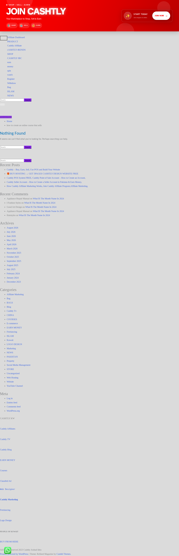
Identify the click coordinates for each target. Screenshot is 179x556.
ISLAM (10, 91)
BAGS (10, 302)
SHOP (10, 54)
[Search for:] (12, 100)
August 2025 (12, 265)
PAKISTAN (12, 357)
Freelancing (12, 332)
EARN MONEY (14, 327)
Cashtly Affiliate (14, 45)
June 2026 (11, 236)
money (10, 66)
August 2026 (12, 228)
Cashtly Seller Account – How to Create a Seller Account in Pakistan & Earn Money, (44, 182)
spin (9, 70)
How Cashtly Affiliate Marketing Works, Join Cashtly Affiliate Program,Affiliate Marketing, (47, 186)
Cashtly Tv (12, 311)
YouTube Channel (15, 386)
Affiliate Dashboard (16, 37)
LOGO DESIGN (14, 344)
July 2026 (11, 232)
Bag (9, 87)
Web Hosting (12, 377)
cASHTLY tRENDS (16, 50)
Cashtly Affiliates (7, 429)
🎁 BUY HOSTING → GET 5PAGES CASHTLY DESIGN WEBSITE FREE (42, 173)
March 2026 (12, 248)
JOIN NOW (161, 15)
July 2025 (11, 269)
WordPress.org (13, 411)
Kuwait (10, 340)
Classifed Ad (5, 481)
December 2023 (14, 282)
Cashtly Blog (6, 449)
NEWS (10, 95)
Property (10, 361)
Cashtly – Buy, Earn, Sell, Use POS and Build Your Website (33, 169)
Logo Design (6, 520)
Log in (10, 398)
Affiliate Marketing (15, 294)
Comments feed (14, 406)
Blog (9, 307)
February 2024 (13, 273)
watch (10, 75)
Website (10, 381)
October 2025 (13, 257)
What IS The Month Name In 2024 (48, 198)
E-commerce (12, 323)
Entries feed (12, 402)
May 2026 (11, 240)
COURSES (12, 319)
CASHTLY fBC (14, 58)
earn (9, 62)
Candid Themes (63, 554)
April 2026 (11, 244)
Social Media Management (18, 365)
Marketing (11, 348)
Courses (3, 470)
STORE (10, 369)
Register (11, 79)
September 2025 (14, 261)
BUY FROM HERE (9, 541)
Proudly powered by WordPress (14, 554)
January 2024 (13, 278)
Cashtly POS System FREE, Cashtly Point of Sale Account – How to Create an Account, (46, 178)
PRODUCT (12, 41)
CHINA (10, 315)
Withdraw (11, 83)
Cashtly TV (5, 439)
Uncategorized (13, 373)
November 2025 (14, 253)
